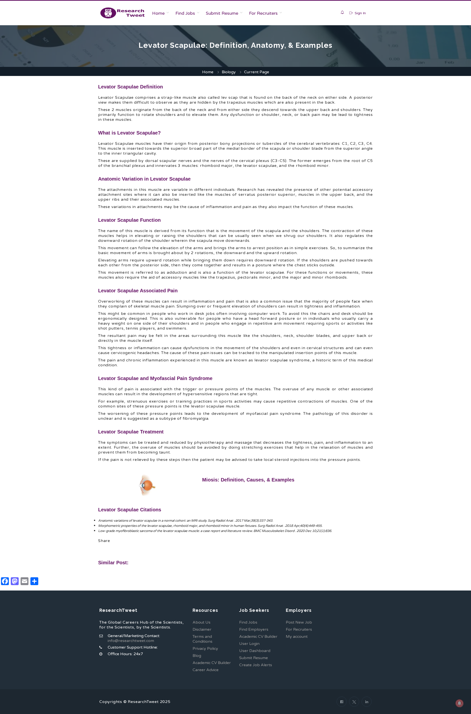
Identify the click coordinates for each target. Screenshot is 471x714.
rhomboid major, (185, 526)
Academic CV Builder (212, 662)
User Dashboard (254, 650)
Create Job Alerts (255, 665)
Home (158, 13)
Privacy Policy (205, 648)
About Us (201, 622)
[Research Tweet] (122, 13)
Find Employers (253, 629)
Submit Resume (222, 13)
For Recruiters (263, 13)
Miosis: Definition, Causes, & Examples (248, 479)
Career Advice (206, 669)
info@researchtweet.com (131, 640)
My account (297, 636)
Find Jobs (185, 13)
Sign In (360, 13)
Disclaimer (202, 629)
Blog (197, 655)
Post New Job (299, 622)
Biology (229, 72)
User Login (249, 643)
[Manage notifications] (459, 703)
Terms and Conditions (202, 639)
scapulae (150, 521)
